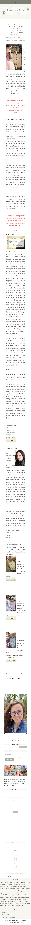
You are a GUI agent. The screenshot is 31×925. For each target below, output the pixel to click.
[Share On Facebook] (18, 673)
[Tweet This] (21, 673)
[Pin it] (24, 673)
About (4, 912)
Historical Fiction (19, 38)
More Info (9, 379)
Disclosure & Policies (8, 917)
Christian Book (10, 435)
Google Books (10, 437)
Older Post (23, 685)
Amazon (8, 427)
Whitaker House (18, 41)
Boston (23, 37)
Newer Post (8, 685)
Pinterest (8, 535)
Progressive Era (9, 40)
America (19, 37)
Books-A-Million (10, 432)
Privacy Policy (6, 915)
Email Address (8, 754)
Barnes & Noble (11, 430)
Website (8, 540)
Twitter (8, 537)
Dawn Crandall (10, 38)
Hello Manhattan (21, 920)
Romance (16, 40)
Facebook (9, 533)
